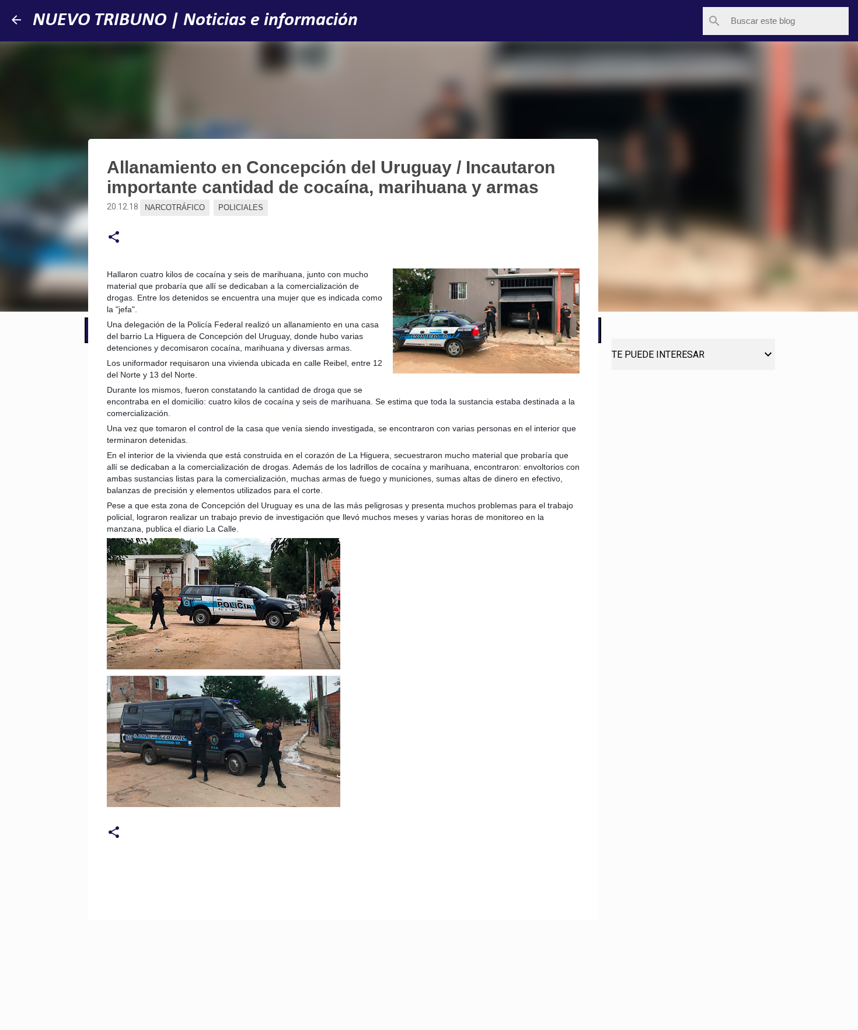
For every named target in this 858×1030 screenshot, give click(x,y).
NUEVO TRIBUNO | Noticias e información (195, 20)
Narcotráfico (175, 207)
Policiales (240, 207)
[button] (114, 237)
